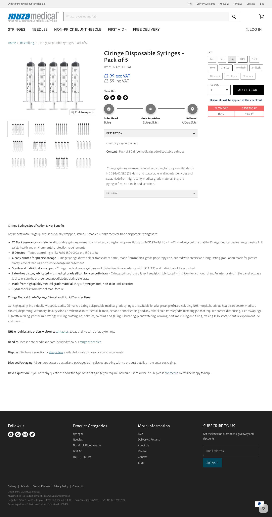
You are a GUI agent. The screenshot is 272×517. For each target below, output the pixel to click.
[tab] (150, 133)
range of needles (90, 342)
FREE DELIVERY (146, 29)
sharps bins (56, 352)
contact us (62, 331)
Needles (40, 29)
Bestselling (27, 43)
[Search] (234, 16)
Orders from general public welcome (26, 3)
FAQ (190, 3)
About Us (224, 3)
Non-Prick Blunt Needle (77, 29)
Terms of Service (41, 486)
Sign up (212, 463)
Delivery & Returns (206, 3)
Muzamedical (120, 67)
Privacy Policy (61, 486)
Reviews (238, 3)
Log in (255, 29)
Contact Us (77, 486)
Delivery (12, 486)
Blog (261, 3)
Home (12, 43)
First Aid (116, 29)
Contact (251, 3)
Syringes (16, 29)
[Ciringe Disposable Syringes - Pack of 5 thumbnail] (18, 129)
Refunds (25, 486)
